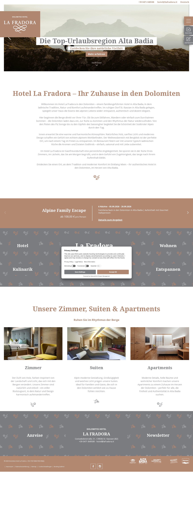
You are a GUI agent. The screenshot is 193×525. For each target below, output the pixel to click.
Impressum (9, 467)
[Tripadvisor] (133, 461)
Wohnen (168, 245)
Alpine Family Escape (64, 210)
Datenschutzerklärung (22, 467)
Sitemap (33, 467)
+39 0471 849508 (146, 2)
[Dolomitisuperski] (156, 461)
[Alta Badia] (143, 461)
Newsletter (158, 435)
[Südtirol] (185, 461)
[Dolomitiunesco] (174, 461)
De (184, 2)
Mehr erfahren (96, 54)
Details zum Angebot (110, 220)
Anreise (35, 435)
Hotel (22, 245)
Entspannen (168, 269)
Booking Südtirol (59, 467)
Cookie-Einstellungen (45, 467)
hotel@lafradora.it (167, 2)
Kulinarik (23, 269)
